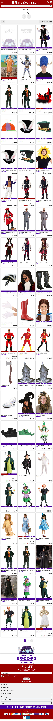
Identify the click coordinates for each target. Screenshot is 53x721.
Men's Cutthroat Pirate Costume (25, 200)
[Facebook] (18, 658)
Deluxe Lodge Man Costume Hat (42, 79)
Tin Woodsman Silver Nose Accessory (26, 385)
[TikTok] (35, 658)
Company (4, 697)
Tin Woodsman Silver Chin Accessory (43, 385)
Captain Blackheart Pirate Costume (8, 232)
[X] (21, 658)
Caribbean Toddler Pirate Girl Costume (43, 262)
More (2, 703)
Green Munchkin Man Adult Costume (8, 630)
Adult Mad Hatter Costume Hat (25, 170)
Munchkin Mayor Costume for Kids (8, 508)
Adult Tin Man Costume (40, 475)
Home (5, 684)
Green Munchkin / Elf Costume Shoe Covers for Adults (26, 445)
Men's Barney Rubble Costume (7, 79)
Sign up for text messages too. (10, 676)
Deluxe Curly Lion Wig (40, 415)
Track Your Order (8, 690)
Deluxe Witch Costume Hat (24, 415)
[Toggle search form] (48, 2)
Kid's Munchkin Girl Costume (24, 508)
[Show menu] (2, 2)
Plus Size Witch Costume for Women (43, 570)
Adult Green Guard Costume (24, 630)
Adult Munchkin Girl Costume (24, 600)
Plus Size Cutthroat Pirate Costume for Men (43, 200)
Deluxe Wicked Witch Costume (7, 600)
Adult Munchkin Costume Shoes (7, 445)
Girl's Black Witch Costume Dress (25, 475)
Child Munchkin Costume (41, 508)
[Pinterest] (24, 658)
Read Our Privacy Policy (26, 681)
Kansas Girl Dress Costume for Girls (26, 538)
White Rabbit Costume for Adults (7, 200)
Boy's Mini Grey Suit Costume (42, 232)
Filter (3, 21)
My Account (6, 687)
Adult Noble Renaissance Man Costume (42, 49)
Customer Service (6, 694)
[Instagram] (28, 658)
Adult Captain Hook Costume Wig (25, 292)
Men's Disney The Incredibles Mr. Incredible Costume (7, 353)
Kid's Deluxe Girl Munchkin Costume (43, 445)
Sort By (45, 21)
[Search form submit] (50, 6)
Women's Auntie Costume (41, 630)
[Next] (31, 640)
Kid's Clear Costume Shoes (6, 415)
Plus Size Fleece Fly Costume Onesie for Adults (8, 49)
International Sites (6, 700)
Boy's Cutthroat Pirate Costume (25, 262)
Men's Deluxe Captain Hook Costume (8, 262)
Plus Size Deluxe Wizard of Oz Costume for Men (9, 570)
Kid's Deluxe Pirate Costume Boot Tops (43, 292)
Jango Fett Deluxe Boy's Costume (25, 79)
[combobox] (25, 6)
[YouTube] (31, 658)
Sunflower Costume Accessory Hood (43, 170)
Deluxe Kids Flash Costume (24, 353)
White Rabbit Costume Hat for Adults (8, 170)
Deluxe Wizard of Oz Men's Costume (26, 570)
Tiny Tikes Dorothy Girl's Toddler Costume (42, 538)
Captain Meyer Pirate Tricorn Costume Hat (8, 292)
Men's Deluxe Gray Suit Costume (25, 232)
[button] (51, 2)
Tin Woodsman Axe (5, 385)
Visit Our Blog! (27, 662)
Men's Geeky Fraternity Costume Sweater (25, 49)
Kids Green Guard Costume (6, 475)
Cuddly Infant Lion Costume (6, 538)
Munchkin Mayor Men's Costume (42, 600)
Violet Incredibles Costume (41, 353)
